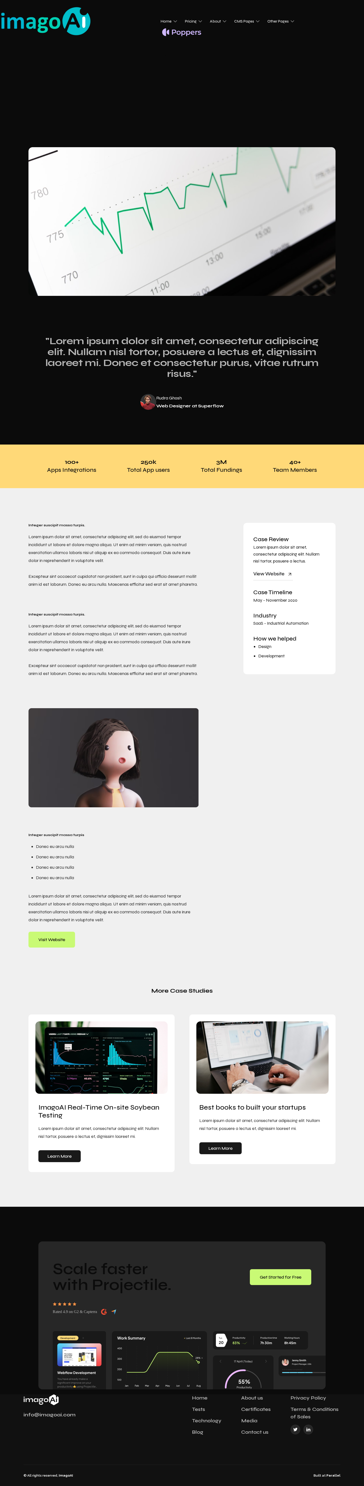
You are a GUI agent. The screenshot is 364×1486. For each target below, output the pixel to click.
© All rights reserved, (48, 1475)
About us (252, 1398)
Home (200, 1398)
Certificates (256, 1409)
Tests (198, 1409)
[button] (168, 21)
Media (249, 1421)
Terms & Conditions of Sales (314, 1413)
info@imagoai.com (50, 1415)
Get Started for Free (280, 1277)
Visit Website (51, 939)
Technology (206, 1421)
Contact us (254, 1432)
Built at (326, 1475)
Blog (197, 1432)
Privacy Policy (308, 1398)
